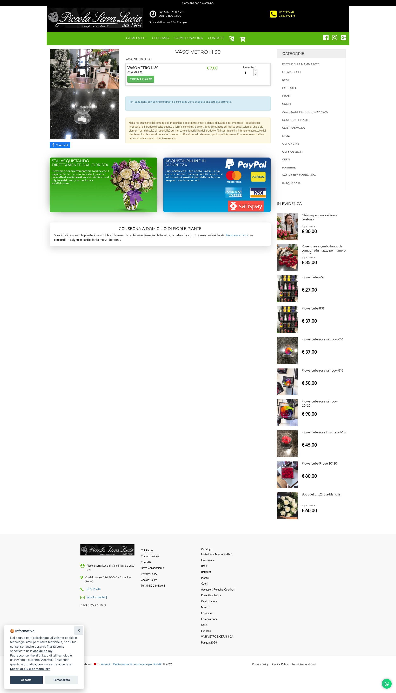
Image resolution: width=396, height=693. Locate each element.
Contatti (146, 562)
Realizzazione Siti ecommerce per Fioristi (137, 664)
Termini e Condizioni (304, 664)
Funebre (289, 167)
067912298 (286, 12)
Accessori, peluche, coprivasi (305, 111)
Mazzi (286, 135)
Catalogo (135, 38)
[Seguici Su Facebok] (324, 37)
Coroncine (290, 143)
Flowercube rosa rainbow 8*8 (322, 370)
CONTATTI (216, 38)
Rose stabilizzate (295, 119)
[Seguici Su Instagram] (333, 37)
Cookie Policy (280, 664)
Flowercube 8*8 (313, 308)
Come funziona (150, 556)
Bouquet (289, 87)
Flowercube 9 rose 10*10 (319, 463)
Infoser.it (105, 664)
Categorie (293, 53)
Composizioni (292, 151)
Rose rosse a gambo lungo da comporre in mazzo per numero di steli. (324, 250)
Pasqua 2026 (291, 183)
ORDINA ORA (139, 79)
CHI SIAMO (160, 38)
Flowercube (292, 72)
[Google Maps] (341, 37)
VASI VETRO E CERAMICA (299, 175)
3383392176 (287, 15)
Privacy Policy (260, 664)
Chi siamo (147, 550)
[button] (230, 38)
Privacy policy (149, 573)
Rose (286, 80)
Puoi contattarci (237, 235)
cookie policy (42, 651)
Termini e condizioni (153, 585)
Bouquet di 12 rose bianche (321, 494)
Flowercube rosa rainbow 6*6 (322, 339)
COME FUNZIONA (188, 38)
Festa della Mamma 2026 (300, 64)
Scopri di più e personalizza (30, 669)
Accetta (26, 679)
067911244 (93, 589)
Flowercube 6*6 (313, 277)
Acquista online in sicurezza (185, 163)
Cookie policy (149, 579)
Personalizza (61, 679)
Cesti (286, 159)
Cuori (286, 103)
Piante (287, 96)
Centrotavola (293, 127)
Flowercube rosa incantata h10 (323, 432)
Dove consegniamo (152, 567)
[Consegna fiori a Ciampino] (95, 18)
